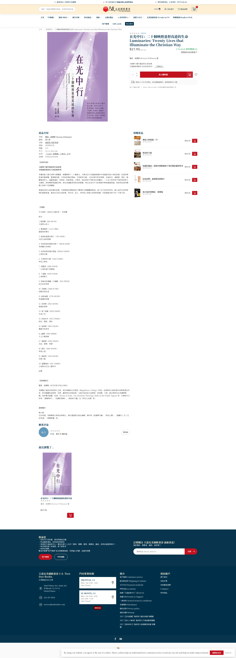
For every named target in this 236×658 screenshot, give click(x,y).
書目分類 (75, 17)
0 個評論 (143, 33)
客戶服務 (105, 24)
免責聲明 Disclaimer (128, 604)
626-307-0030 (49, 597)
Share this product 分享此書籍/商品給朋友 (159, 87)
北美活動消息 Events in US (158, 17)
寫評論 (125, 432)
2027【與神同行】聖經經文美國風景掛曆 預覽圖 (137, 625)
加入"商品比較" (135, 87)
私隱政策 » (228, 653)
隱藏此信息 (216, 652)
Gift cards (117, 24)
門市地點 (61, 557)
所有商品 (163, 593)
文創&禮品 (109, 17)
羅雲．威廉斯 (50, 137)
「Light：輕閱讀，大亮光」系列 (57, 154)
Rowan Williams (64, 137)
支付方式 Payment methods (131, 585)
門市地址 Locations (128, 589)
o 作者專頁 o (123, 17)
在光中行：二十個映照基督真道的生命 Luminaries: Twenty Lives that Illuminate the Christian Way (84, 29)
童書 (98, 17)
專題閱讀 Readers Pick (182, 17)
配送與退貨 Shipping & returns (133, 581)
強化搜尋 (129, 24)
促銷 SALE (137, 17)
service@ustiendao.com (54, 604)
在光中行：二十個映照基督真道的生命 (56, 498)
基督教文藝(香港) (52, 142)
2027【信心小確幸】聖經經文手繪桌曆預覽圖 (137, 620)
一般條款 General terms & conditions (136, 600)
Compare (164, 589)
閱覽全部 (98, 608)
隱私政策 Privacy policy (130, 608)
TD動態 (51, 17)
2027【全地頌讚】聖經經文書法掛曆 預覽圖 (137, 616)
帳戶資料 (163, 577)
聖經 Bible (63, 17)
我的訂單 (163, 581)
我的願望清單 (165, 585)
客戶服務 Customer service (131, 577)
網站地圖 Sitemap (127, 612)
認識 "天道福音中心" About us (132, 593)
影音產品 (87, 17)
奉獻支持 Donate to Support (131, 596)
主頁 (42, 17)
